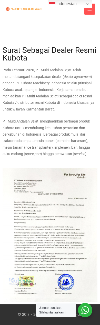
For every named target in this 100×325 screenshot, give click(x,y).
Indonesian (66, 4)
